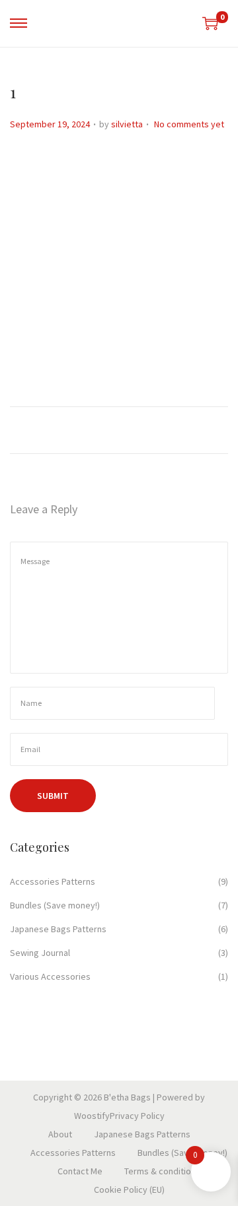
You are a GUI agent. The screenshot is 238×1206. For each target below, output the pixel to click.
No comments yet (189, 124)
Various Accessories (50, 976)
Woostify (92, 1116)
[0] (210, 23)
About (60, 1134)
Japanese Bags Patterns (58, 929)
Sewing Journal (40, 953)
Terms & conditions (162, 1171)
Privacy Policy (137, 1116)
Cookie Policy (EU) (129, 1189)
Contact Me (80, 1171)
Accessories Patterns (52, 881)
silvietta (127, 124)
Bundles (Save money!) (55, 905)
